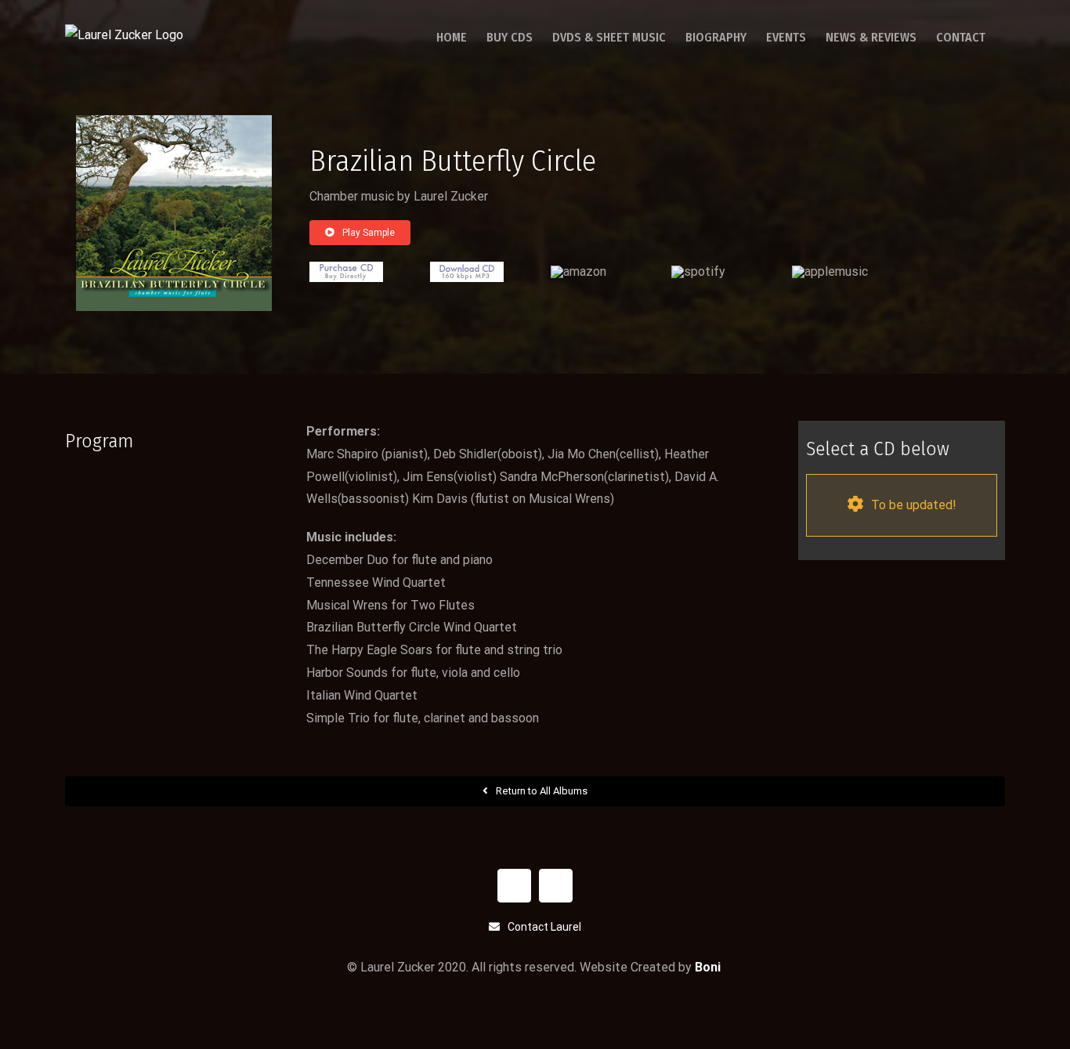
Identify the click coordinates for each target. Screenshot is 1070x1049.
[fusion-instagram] (556, 886)
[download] (467, 267)
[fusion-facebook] (514, 886)
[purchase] (346, 267)
